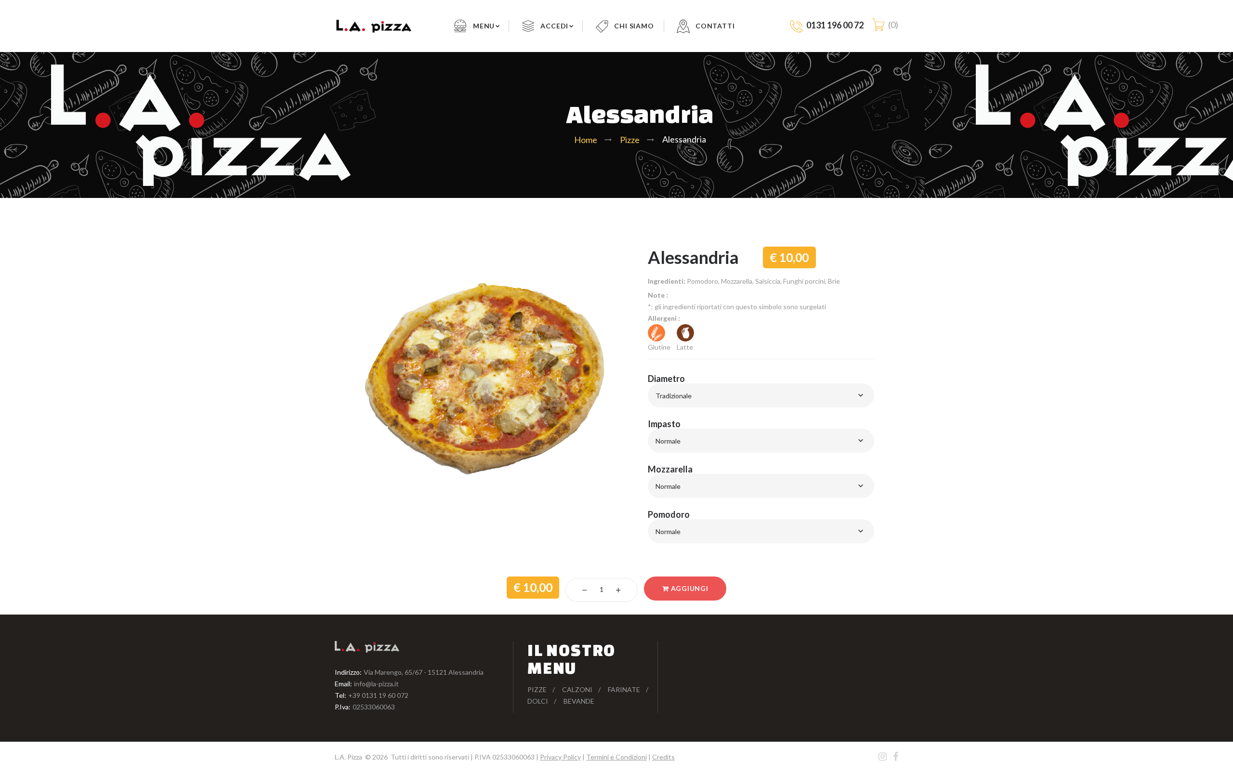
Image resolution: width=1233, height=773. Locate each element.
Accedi (554, 26)
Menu (484, 26)
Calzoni (577, 689)
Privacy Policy (560, 757)
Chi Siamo (634, 26)
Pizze (630, 139)
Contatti (715, 26)
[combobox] (761, 395)
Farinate (624, 689)
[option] (496, 377)
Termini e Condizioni (616, 757)
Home (585, 139)
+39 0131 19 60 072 (378, 695)
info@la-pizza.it (376, 684)
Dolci (537, 701)
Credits (663, 757)
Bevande (579, 701)
